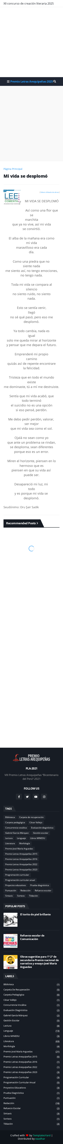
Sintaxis (9, 895)
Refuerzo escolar (43, 890)
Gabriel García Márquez (17, 832)
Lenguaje (21, 838)
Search (54, 81)
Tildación (33, 895)
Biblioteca (10, 817)
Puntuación (10, 890)
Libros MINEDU (37, 838)
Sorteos (21, 895)
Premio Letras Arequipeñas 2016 (21, 859)
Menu (8, 81)
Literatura (10, 843)
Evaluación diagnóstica (42, 827)
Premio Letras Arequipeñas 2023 (21, 869)
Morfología (24, 843)
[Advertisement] (31, 42)
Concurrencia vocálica (16, 827)
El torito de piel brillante (35, 914)
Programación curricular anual (20, 880)
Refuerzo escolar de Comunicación (32, 937)
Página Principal (13, 169)
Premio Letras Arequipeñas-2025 (31, 81)
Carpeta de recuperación (31, 817)
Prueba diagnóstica (39, 885)
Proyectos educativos (15, 885)
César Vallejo (35, 822)
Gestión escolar (40, 832)
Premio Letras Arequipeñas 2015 (21, 853)
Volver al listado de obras (50, 192)
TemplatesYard (42, 1135)
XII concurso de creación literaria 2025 (29, 3)
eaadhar (40, 1138)
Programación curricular (17, 874)
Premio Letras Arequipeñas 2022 (21, 864)
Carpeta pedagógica (15, 822)
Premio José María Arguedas (19, 848)
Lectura (9, 838)
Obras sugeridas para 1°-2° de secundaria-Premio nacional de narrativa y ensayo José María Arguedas (39, 962)
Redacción (25, 890)
